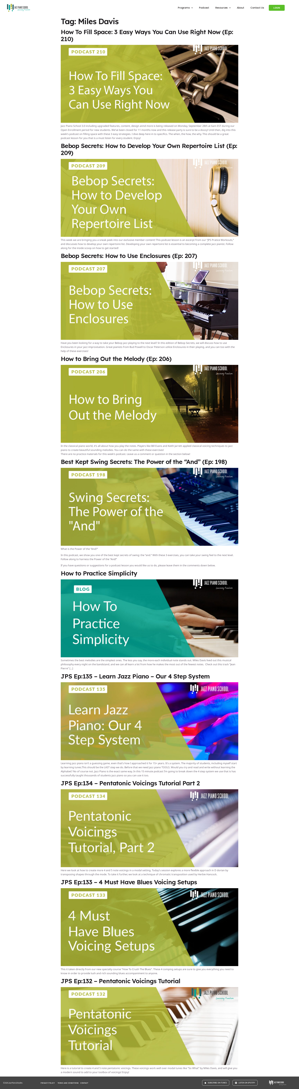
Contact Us (257, 5)
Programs (184, 5)
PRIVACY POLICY (48, 1080)
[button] (149, 1088)
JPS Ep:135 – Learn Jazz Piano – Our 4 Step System (135, 674)
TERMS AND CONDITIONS (68, 1080)
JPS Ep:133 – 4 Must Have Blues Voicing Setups (129, 879)
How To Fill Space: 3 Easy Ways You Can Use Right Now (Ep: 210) (147, 33)
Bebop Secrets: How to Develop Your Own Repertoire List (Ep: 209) (149, 146)
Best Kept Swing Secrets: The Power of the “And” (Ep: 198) (144, 459)
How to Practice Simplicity (99, 571)
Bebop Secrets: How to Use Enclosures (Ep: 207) (129, 253)
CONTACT (84, 1080)
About (240, 5)
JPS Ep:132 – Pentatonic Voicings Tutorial (120, 978)
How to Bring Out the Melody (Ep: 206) (116, 356)
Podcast (204, 5)
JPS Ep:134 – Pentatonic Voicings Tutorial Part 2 (130, 780)
